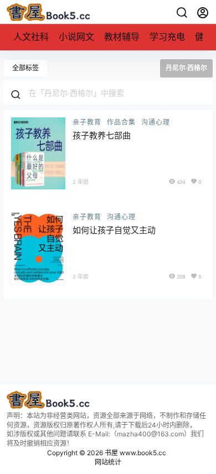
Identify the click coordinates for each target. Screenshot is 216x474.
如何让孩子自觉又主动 (114, 230)
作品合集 (121, 122)
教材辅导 (122, 36)
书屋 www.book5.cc (134, 453)
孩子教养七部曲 (102, 135)
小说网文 (76, 36)
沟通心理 (155, 122)
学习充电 (167, 36)
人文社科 (31, 36)
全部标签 (25, 68)
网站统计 (108, 462)
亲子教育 (87, 122)
